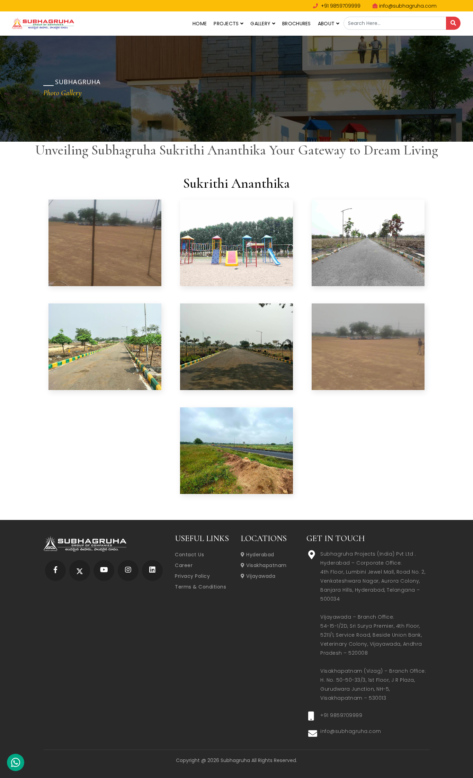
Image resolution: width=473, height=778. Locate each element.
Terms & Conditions (200, 586)
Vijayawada (260, 576)
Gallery (261, 23)
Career (184, 565)
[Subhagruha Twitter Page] (79, 570)
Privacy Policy (192, 576)
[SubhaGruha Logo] (43, 22)
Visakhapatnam (266, 565)
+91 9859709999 (340, 5)
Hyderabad (259, 554)
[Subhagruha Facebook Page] (55, 570)
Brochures (296, 23)
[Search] (453, 23)
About (327, 23)
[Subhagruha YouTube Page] (104, 570)
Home (200, 23)
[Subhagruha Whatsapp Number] (15, 764)
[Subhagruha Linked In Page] (152, 570)
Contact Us (189, 554)
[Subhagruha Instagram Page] (128, 570)
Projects (227, 23)
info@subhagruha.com (408, 5)
